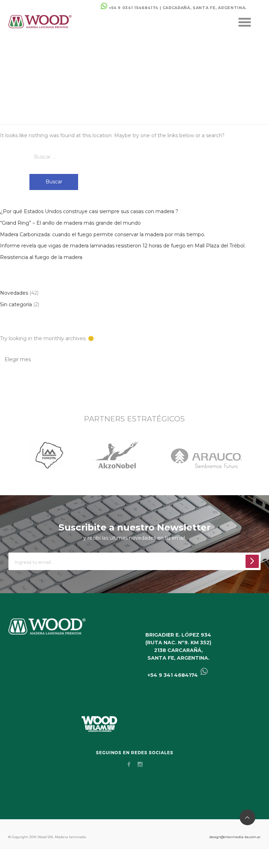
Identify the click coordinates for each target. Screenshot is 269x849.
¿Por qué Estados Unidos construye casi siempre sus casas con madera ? (89, 211)
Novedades (14, 293)
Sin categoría (16, 304)
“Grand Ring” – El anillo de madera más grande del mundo (70, 223)
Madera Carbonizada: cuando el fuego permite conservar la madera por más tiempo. (102, 234)
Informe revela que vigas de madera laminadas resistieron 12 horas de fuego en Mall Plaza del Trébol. (123, 246)
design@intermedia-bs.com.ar (235, 837)
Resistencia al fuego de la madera (41, 257)
